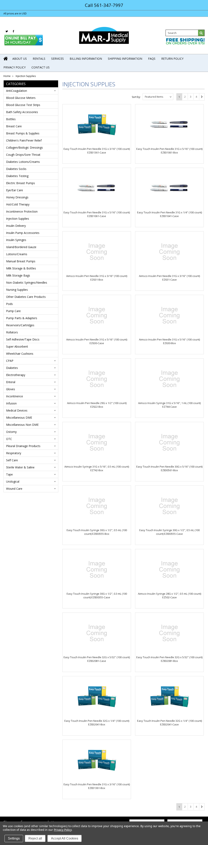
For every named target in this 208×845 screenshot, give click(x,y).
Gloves (10, 389)
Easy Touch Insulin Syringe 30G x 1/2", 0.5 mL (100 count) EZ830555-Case (169, 532)
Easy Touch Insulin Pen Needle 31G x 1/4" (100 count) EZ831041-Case (169, 214)
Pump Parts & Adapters (21, 318)
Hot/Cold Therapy (17, 204)
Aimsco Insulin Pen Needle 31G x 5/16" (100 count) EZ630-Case (96, 341)
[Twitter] (6, 31)
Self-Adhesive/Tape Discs (22, 339)
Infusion (11, 403)
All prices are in (15, 13)
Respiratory (13, 453)
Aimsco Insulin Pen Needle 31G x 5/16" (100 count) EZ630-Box (169, 341)
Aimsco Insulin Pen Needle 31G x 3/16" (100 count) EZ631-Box (96, 277)
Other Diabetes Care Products (26, 297)
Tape (9, 474)
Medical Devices (16, 410)
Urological (12, 481)
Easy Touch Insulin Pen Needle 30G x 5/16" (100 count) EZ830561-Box (169, 468)
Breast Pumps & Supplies (22, 133)
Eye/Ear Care (14, 190)
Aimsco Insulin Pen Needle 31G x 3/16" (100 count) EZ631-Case (169, 277)
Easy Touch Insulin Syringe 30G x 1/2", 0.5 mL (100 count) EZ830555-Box (97, 532)
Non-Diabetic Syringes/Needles (26, 282)
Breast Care (14, 126)
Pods (9, 304)
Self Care (12, 460)
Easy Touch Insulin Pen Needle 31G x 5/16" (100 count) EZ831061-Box (169, 150)
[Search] (201, 33)
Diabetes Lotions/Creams (23, 162)
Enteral (10, 382)
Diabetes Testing (17, 176)
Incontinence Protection (22, 211)
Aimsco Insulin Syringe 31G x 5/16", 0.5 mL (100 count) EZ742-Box (96, 468)
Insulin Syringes (16, 240)
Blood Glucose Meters (21, 98)
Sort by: (136, 97)
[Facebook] (13, 31)
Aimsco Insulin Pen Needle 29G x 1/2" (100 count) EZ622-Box (97, 404)
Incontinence (14, 396)
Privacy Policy (63, 830)
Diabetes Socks (16, 169)
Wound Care (14, 489)
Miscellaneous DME (19, 417)
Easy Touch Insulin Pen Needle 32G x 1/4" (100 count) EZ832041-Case (169, 722)
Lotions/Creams (16, 254)
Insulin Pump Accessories (22, 233)
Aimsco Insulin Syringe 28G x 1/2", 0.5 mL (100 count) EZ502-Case (169, 595)
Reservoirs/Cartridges (20, 325)
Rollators (12, 332)
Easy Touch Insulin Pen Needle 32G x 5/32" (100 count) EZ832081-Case (97, 659)
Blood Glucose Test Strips (23, 105)
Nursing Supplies (17, 290)
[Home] (5, 58)
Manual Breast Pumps (20, 261)
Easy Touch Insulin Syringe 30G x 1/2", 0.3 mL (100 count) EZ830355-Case (97, 595)
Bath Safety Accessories (22, 112)
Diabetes (12, 368)
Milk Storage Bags (18, 275)
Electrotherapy (15, 375)
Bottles (11, 119)
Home (7, 76)
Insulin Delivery (16, 226)
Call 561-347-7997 (104, 5)
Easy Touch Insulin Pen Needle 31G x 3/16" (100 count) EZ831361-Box (97, 786)
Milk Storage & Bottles (21, 268)
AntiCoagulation (16, 91)
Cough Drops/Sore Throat (23, 155)
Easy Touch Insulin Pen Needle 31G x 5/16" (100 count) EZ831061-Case (97, 214)
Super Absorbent (17, 346)
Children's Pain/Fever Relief (24, 140)
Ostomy (11, 432)
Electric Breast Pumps (20, 183)
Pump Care (13, 311)
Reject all (35, 838)
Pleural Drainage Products (23, 446)
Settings (14, 838)
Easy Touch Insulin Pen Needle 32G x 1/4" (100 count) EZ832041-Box (96, 722)
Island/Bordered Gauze (21, 247)
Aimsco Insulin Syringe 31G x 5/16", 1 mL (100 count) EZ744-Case (169, 404)
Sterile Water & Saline (20, 467)
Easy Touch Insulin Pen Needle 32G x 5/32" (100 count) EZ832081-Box (169, 659)
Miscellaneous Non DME (22, 425)
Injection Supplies (17, 218)
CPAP (9, 361)
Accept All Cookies (64, 838)
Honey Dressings (17, 197)
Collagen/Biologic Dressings (24, 147)
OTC (9, 439)
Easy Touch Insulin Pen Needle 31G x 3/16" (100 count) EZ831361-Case (97, 150)
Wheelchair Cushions (19, 354)
